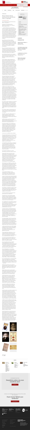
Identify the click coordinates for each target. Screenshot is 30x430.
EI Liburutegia (4, 423)
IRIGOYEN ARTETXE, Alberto (5, 20)
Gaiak (13, 10)
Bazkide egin (10, 411)
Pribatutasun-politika (12, 422)
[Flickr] (6, 413)
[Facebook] (2, 413)
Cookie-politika (11, 423)
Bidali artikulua (15, 401)
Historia (20, 23)
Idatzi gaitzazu (17, 412)
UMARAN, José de (21, 26)
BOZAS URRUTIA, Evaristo (22, 29)
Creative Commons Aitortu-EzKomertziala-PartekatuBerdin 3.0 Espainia (25, 18)
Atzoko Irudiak (17, 10)
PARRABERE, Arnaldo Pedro (22, 30)
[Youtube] (4, 413)
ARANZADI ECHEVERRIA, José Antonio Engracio (22, 34)
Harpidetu (15, 384)
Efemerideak (22, 10)
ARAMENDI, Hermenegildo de (23, 27)
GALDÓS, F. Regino (21, 31)
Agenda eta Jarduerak (3, 425)
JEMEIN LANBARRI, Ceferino (22, 33)
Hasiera (5, 10)
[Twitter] (3, 413)
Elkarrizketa (9, 10)
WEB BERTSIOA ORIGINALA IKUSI (22, 14)
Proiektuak (3, 422)
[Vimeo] (2, 414)
